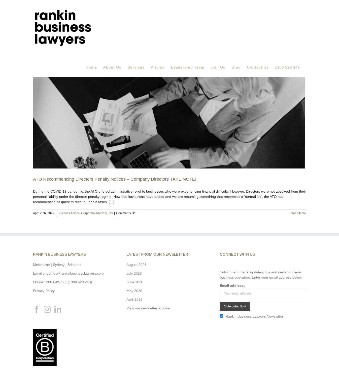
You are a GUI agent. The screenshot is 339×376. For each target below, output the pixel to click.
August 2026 (136, 265)
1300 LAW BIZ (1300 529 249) (68, 282)
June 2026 (135, 282)
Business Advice (69, 213)
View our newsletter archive (148, 308)
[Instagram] (47, 309)
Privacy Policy (44, 291)
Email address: (232, 286)
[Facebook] (36, 309)
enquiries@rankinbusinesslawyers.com (73, 273)
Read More (298, 213)
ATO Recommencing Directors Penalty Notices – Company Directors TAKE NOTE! (114, 179)
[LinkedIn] (57, 309)
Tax (110, 213)
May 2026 (134, 291)
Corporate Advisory (94, 213)
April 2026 (134, 299)
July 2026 (134, 273)
